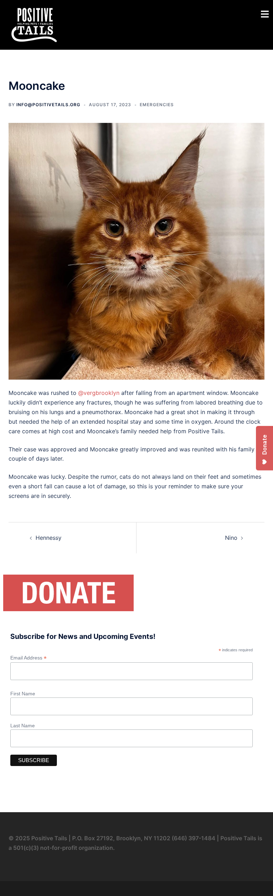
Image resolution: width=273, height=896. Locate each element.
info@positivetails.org (48, 104)
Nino (231, 537)
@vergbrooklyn (98, 392)
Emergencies (157, 104)
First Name (22, 693)
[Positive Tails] (34, 24)
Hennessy (48, 537)
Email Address (28, 658)
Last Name (22, 725)
